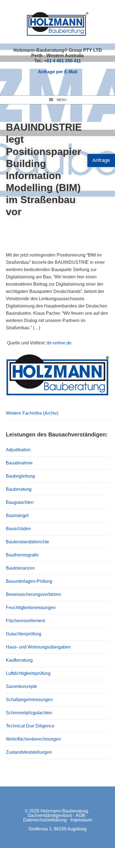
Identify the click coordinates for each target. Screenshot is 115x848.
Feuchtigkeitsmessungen (31, 607)
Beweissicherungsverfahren (33, 594)
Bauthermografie (22, 555)
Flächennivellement (25, 620)
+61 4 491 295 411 (62, 60)
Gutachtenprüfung (23, 633)
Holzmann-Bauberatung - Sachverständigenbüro (58, 813)
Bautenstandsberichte (27, 541)
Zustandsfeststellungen (29, 752)
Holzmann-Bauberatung (57, 23)
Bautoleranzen (20, 568)
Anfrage (101, 160)
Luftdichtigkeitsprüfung (28, 673)
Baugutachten (19, 502)
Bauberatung (19, 489)
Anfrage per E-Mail (57, 71)
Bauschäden (18, 528)
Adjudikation (18, 449)
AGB (80, 815)
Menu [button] (62, 100)
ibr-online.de (59, 342)
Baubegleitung (20, 476)
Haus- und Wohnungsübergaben (38, 647)
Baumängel (17, 515)
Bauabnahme (19, 463)
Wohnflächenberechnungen (33, 739)
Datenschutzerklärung (45, 820)
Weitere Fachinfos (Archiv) (32, 413)
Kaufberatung (19, 660)
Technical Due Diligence (30, 725)
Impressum (81, 820)
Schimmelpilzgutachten (29, 712)
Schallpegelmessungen (29, 699)
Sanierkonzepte (21, 686)
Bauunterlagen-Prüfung (29, 581)
